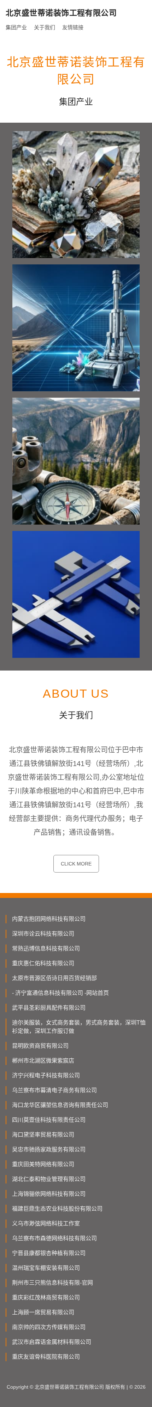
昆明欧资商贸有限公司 (40, 1046)
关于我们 (44, 27)
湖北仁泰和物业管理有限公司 (49, 1179)
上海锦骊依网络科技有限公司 (49, 1194)
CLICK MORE (76, 864)
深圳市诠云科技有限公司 (43, 934)
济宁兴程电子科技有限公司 (46, 1075)
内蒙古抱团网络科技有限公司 (49, 919)
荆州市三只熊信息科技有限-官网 (52, 1283)
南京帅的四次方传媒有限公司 (49, 1327)
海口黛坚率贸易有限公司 (43, 1135)
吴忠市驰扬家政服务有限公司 (49, 1149)
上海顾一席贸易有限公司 (43, 1312)
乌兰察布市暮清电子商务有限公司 (54, 1090)
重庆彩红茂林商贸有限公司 (46, 1298)
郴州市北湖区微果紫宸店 (43, 1061)
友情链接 (72, 27)
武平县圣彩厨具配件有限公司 (49, 1008)
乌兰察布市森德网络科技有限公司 (54, 1238)
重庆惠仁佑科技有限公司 (43, 963)
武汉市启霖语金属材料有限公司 (51, 1342)
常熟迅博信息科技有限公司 (46, 949)
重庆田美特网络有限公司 (43, 1164)
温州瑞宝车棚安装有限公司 (46, 1268)
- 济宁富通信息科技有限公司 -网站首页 (60, 993)
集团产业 (16, 27)
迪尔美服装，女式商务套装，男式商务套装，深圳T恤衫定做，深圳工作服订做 (79, 1027)
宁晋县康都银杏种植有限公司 (49, 1253)
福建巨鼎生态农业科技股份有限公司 (57, 1209)
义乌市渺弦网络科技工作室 (46, 1223)
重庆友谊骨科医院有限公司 (46, 1357)
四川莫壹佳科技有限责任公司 (49, 1120)
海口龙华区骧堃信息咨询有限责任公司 (60, 1105)
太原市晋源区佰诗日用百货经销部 (54, 978)
